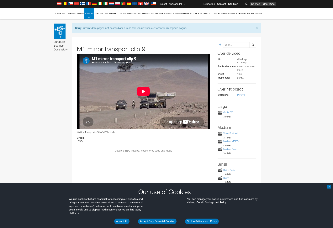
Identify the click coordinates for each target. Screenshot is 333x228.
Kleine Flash (229, 170)
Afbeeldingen (76, 13)
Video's (89, 13)
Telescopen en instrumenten (136, 13)
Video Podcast (230, 133)
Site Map (233, 3)
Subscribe (209, 3)
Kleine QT (228, 178)
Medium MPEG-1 (231, 141)
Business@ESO (226, 13)
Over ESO (61, 13)
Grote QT (228, 112)
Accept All (122, 221)
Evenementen (181, 13)
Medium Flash (230, 149)
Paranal (241, 95)
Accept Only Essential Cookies (157, 221)
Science (255, 3)
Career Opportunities (249, 13)
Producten (210, 13)
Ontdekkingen (163, 13)
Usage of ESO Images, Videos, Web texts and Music (143, 150)
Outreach (196, 13)
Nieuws (99, 13)
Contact (221, 3)
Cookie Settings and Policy (202, 221)
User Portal (269, 3)
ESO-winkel (111, 13)
